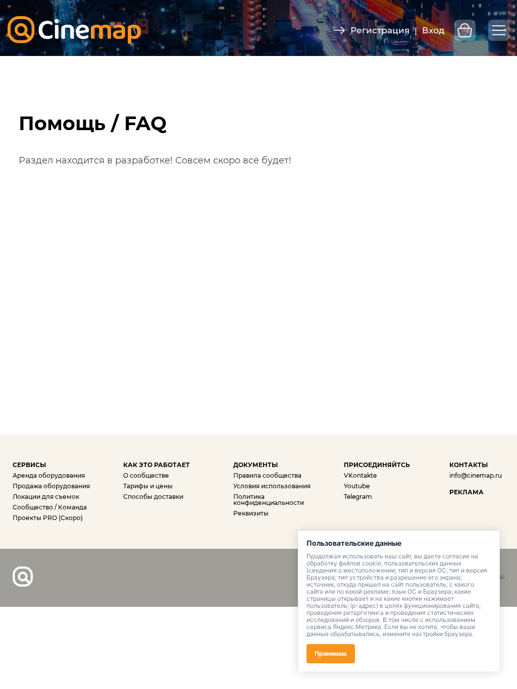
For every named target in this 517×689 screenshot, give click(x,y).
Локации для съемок (46, 496)
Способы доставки (153, 496)
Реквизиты (251, 513)
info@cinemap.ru (475, 475)
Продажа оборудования (51, 486)
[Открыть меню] (498, 30)
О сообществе (146, 475)
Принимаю (331, 653)
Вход (433, 30)
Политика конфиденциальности (268, 499)
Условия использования (272, 486)
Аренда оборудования (49, 475)
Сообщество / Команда (50, 507)
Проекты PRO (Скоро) (48, 518)
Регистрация (379, 30)
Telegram (358, 496)
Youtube (357, 486)
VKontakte (360, 475)
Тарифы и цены (148, 486)
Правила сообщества (267, 475)
